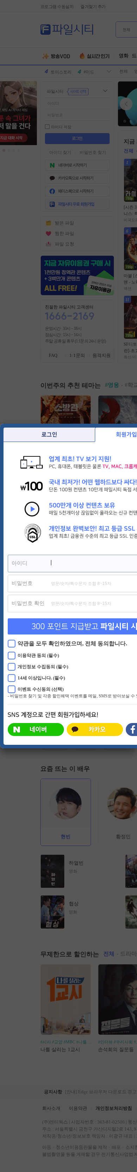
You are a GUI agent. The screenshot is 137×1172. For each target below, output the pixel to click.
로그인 (49, 434)
